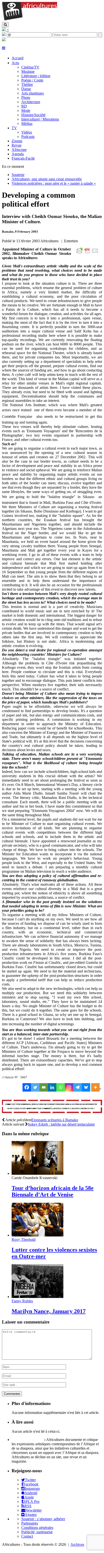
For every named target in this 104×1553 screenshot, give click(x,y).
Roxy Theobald (24, 1239)
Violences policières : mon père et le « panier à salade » (54, 183)
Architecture (30, 102)
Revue (17, 145)
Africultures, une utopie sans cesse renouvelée (47, 179)
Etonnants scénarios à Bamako (54, 1120)
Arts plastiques (32, 93)
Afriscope (19, 150)
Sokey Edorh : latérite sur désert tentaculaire (61, 1124)
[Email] (43, 1087)
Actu (15, 63)
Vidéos (26, 132)
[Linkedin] (52, 1087)
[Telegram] (77, 1087)
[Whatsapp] (60, 1087)
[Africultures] (29, 20)
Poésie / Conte (32, 80)
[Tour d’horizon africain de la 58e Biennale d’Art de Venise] (37, 1173)
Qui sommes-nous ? (27, 1440)
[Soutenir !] (52, 1107)
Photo (25, 97)
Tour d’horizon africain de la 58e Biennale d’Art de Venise (53, 1191)
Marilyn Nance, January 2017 (49, 1311)
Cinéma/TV (30, 67)
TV (14, 128)
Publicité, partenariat (36, 1532)
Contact (27, 1536)
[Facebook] (26, 1087)
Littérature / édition (35, 76)
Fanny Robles (22, 1301)
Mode (25, 110)
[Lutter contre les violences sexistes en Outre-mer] (37, 1235)
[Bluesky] (86, 1087)
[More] (96, 1087)
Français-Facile (23, 158)
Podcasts (28, 137)
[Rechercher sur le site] (5, 24)
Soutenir (18, 175)
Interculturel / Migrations (40, 119)
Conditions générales (37, 1528)
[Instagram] (69, 1087)
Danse (26, 89)
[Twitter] (35, 1087)
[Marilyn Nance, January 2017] (37, 1297)
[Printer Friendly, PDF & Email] (88, 253)
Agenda (18, 154)
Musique (28, 71)
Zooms (17, 141)
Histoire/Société (33, 115)
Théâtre (27, 84)
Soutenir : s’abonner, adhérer (43, 1519)
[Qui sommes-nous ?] (4, 40)
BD (24, 106)
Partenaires (29, 1523)
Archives (77, 1544)
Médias (26, 124)
